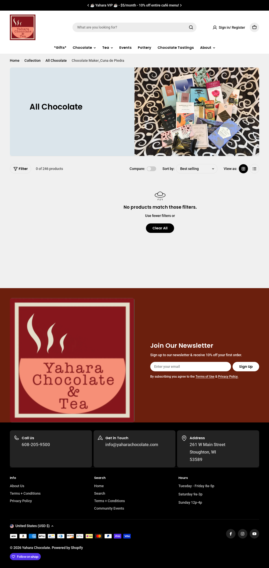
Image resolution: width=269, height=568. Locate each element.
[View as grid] (243, 168)
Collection (32, 60)
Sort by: (168, 169)
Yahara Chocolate (36, 548)
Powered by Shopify (67, 548)
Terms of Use (205, 376)
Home (14, 60)
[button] (88, 5)
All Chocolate (56, 60)
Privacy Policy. (228, 376)
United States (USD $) (32, 526)
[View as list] (254, 168)
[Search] (191, 27)
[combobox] (134, 27)
